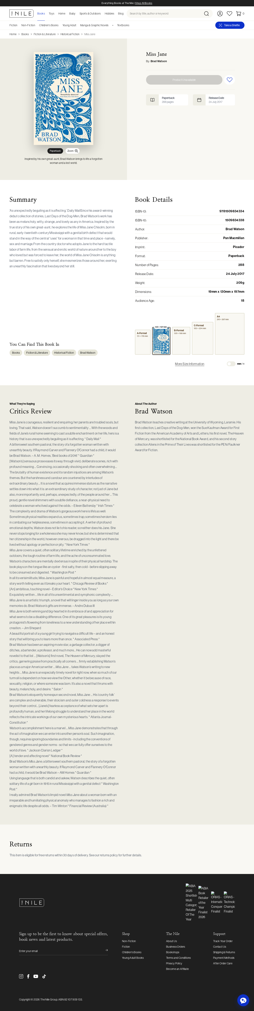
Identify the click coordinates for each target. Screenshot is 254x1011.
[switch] (231, 363)
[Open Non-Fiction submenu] (36, 25)
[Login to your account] (220, 13)
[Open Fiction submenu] (18, 25)
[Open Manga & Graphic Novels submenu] (110, 25)
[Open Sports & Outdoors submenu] (102, 13)
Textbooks (123, 25)
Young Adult (69, 25)
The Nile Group (48, 999)
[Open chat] (243, 1000)
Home (13, 34)
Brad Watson (159, 61)
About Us (171, 941)
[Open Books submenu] (46, 13)
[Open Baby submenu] (76, 13)
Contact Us (219, 946)
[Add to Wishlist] (229, 80)
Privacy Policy (174, 963)
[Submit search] (208, 13)
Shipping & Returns (224, 952)
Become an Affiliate (177, 968)
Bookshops (172, 952)
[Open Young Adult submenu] (77, 25)
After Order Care (222, 963)
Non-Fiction (28, 25)
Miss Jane (89, 34)
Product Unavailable (184, 79)
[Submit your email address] (104, 951)
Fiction (13, 25)
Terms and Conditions (178, 957)
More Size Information (189, 364)
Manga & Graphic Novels (94, 25)
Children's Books (48, 25)
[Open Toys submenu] (55, 13)
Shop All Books (143, 3)
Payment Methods (224, 957)
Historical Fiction (70, 34)
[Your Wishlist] (229, 13)
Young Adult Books (133, 957)
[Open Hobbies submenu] (115, 13)
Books (25, 34)
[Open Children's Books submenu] (60, 25)
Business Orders (175, 946)
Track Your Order (223, 941)
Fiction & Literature (45, 34)
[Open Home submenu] (66, 13)
